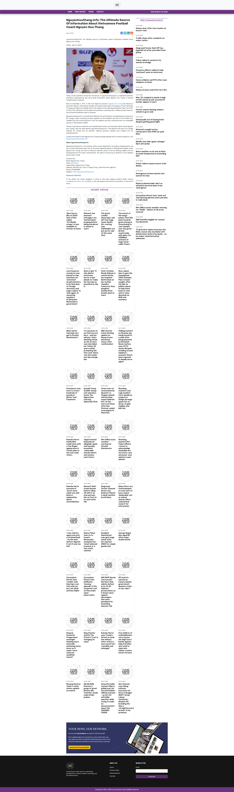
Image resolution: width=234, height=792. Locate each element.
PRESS (91, 12)
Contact (112, 776)
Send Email (74, 163)
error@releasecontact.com (75, 181)
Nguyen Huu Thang (116, 104)
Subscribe (151, 776)
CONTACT (100, 12)
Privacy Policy (114, 770)
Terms (112, 767)
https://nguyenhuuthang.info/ (77, 139)
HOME (70, 12)
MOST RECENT (80, 12)
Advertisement (115, 773)
